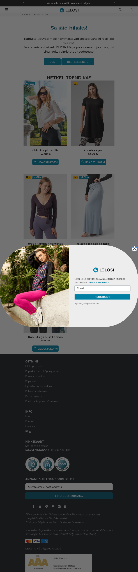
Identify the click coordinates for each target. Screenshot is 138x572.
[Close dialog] (134, 248)
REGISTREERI (102, 297)
